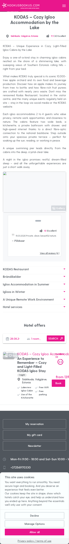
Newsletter (34, 445)
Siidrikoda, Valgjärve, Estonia (24, 36)
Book (58, 383)
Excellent (59, 355)
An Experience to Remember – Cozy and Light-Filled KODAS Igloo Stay (32, 366)
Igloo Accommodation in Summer (26, 284)
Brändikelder (12, 276)
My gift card (34, 434)
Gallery (60, 208)
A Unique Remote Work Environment (28, 299)
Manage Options (35, 523)
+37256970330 (21, 467)
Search (53, 338)
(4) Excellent (58, 36)
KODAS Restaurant (16, 269)
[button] (31, 221)
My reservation (34, 424)
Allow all (35, 532)
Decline (34, 515)
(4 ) (49, 253)
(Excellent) (50, 230)
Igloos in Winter (14, 291)
